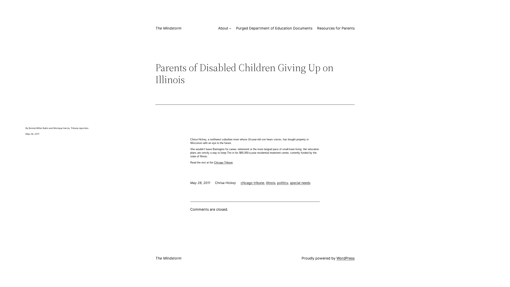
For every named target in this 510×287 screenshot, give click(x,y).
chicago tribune (252, 183)
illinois (270, 183)
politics (282, 183)
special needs (300, 183)
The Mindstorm (168, 28)
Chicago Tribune (223, 162)
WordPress (345, 258)
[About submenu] (230, 28)
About (223, 28)
